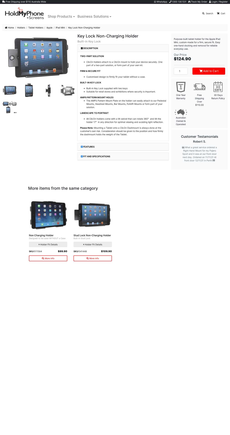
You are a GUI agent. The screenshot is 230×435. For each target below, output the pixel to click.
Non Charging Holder (41, 245)
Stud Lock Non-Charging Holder (92, 245)
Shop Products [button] (60, 16)
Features (89, 146)
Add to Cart (210, 71)
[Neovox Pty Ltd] (24, 13)
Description (90, 48)
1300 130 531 (178, 1)
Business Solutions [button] (93, 16)
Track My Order (198, 1)
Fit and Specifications (96, 156)
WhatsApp (161, 1)
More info (49, 268)
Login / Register (219, 1)
